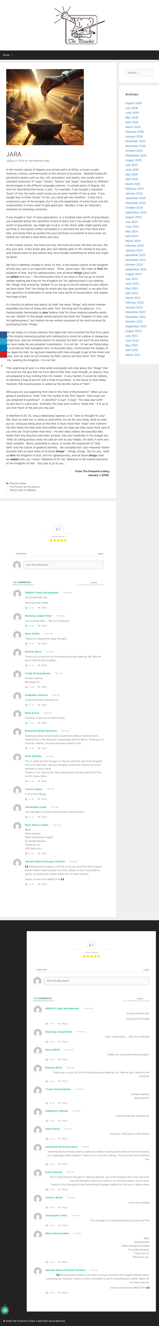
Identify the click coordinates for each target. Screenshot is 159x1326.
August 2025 (133, 160)
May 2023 (131, 288)
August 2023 (133, 274)
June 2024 (132, 226)
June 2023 (132, 283)
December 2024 (135, 198)
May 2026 (131, 117)
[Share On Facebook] (3, 335)
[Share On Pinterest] (3, 354)
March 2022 (132, 354)
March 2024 (133, 240)
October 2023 (134, 264)
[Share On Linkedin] (3, 348)
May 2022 (131, 345)
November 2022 (135, 316)
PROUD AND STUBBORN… (23, 490)
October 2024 (134, 207)
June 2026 (132, 112)
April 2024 (131, 236)
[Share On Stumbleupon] (3, 361)
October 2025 (134, 150)
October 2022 (134, 321)
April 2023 (131, 293)
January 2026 (134, 136)
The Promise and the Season (25, 486)
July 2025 (131, 165)
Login (100, 553)
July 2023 (131, 278)
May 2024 (131, 231)
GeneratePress (57, 1320)
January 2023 (134, 307)
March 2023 (133, 297)
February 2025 (134, 188)
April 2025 (131, 179)
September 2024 (136, 212)
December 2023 (135, 255)
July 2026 (131, 108)
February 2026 (134, 131)
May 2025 (131, 174)
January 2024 (134, 250)
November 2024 (135, 203)
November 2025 (135, 146)
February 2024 (134, 245)
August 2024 (133, 217)
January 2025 (134, 193)
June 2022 (132, 340)
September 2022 (135, 326)
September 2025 (135, 155)
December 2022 (135, 312)
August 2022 (133, 331)
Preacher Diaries (18, 483)
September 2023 (136, 269)
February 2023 (134, 302)
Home (6, 55)
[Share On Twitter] (3, 341)
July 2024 (131, 221)
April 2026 (131, 122)
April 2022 (131, 350)
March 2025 (132, 184)
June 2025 (132, 169)
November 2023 (135, 259)
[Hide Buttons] (1, 366)
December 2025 (135, 141)
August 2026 (133, 103)
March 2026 (133, 127)
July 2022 (131, 335)
